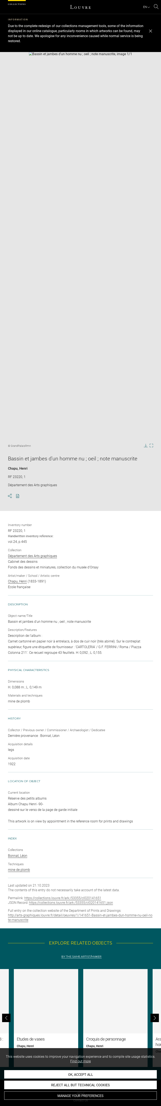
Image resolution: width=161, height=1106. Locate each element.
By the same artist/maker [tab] (81, 956)
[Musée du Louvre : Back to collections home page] (80, 7)
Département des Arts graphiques (32, 556)
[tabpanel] (80, 1018)
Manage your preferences (80, 1096)
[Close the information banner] (150, 31)
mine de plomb (19, 870)
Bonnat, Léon (17, 856)
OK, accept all (80, 1075)
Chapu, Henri (17, 468)
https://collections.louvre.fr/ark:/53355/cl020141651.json (71, 903)
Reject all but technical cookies (80, 1085)
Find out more (80, 1061)
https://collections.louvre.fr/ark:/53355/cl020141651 (62, 898)
